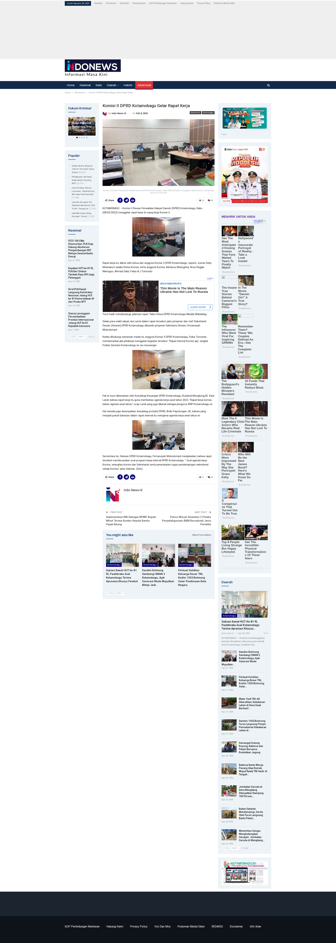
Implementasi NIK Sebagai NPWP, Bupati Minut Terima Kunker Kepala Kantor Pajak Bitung (131, 520)
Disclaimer (111, 3)
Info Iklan (255, 926)
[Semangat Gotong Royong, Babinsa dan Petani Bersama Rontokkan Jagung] (229, 747)
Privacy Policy (203, 3)
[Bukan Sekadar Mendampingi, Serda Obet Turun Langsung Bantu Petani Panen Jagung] (229, 812)
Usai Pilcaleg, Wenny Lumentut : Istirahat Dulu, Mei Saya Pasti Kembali (83, 191)
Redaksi (98, 3)
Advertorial (144, 85)
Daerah (111, 85)
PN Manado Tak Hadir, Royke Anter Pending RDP (82, 180)
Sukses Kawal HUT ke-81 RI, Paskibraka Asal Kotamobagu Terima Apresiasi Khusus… (240, 625)
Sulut (99, 85)
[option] (82, 127)
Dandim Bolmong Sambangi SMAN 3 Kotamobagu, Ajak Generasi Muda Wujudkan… (241, 658)
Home (71, 85)
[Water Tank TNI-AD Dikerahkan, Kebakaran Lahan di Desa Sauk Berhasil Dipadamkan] (229, 703)
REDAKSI (217, 926)
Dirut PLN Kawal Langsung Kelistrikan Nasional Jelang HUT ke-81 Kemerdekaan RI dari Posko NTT (81, 295)
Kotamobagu (208, 113)
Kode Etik (124, 3)
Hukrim (128, 85)
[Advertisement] (170, 32)
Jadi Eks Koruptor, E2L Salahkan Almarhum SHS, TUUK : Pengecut (83, 205)
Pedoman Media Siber (224, 3)
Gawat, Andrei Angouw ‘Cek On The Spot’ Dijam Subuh (83, 169)
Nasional (85, 85)
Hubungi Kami (187, 3)
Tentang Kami (139, 3)
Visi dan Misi (162, 926)
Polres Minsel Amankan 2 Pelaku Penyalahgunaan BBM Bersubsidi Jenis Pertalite (186, 520)
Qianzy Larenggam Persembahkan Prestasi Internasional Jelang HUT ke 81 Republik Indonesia (81, 319)
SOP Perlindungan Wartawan (163, 3)
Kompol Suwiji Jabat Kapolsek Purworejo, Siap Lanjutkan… (82, 125)
